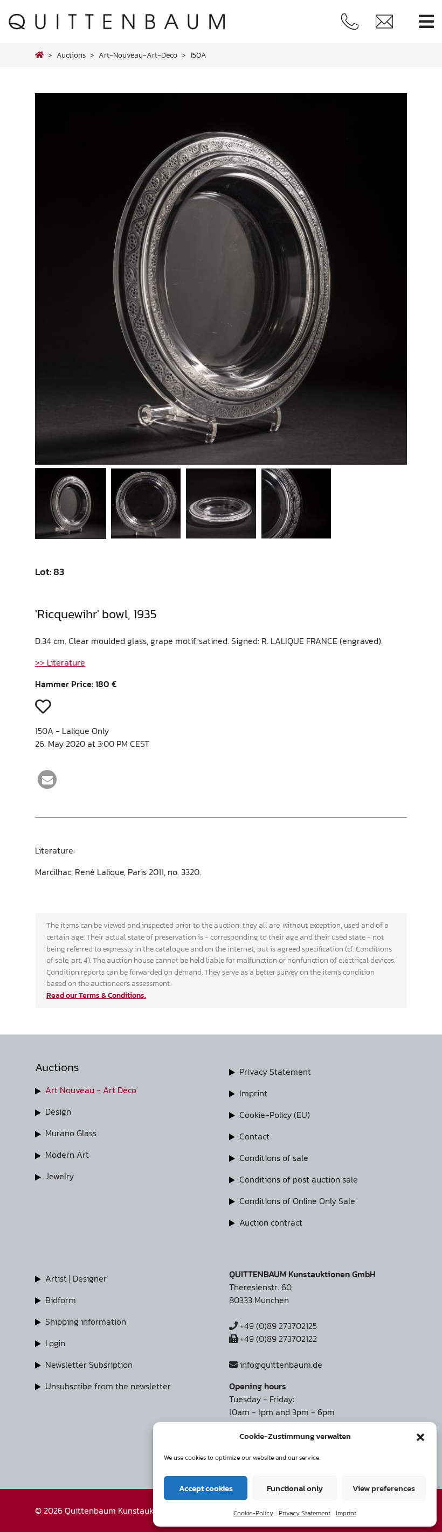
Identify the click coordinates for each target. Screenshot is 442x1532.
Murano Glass (70, 1133)
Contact (254, 1136)
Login (55, 1343)
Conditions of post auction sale (298, 1179)
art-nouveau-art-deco (138, 55)
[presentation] (58, 282)
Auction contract (270, 1222)
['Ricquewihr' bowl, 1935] (221, 461)
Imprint (346, 1513)
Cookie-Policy (253, 1513)
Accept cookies (206, 1488)
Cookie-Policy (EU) (274, 1114)
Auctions (71, 55)
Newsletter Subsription (89, 1364)
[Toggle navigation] (426, 22)
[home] (39, 55)
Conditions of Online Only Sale (297, 1200)
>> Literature (60, 662)
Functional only (295, 1488)
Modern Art (67, 1154)
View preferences (384, 1488)
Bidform (60, 1299)
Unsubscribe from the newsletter (108, 1386)
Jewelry (59, 1176)
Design (58, 1111)
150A (198, 55)
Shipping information (85, 1321)
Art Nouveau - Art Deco (90, 1089)
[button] (420, 1436)
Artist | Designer (76, 1278)
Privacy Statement (304, 1513)
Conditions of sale (273, 1157)
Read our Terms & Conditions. (96, 995)
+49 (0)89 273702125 (277, 1325)
